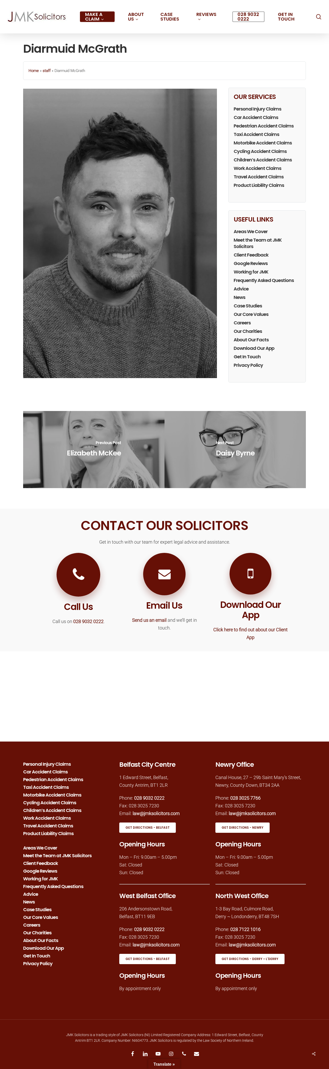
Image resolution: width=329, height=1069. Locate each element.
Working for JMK (251, 272)
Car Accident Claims (256, 117)
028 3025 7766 (245, 798)
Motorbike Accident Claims (263, 143)
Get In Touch (247, 356)
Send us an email (149, 620)
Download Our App (254, 348)
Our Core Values (251, 314)
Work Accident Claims (257, 168)
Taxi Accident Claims (256, 134)
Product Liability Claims (259, 185)
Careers (242, 322)
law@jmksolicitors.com (156, 813)
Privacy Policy (248, 365)
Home (34, 70)
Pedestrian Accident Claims (264, 126)
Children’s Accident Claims (263, 160)
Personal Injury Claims (257, 109)
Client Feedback (251, 255)
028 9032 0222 (88, 621)
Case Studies (248, 306)
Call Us (78, 606)
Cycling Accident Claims (260, 151)
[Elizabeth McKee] (93, 449)
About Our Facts (251, 339)
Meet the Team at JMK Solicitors (258, 243)
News (239, 297)
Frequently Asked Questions (264, 280)
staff (47, 70)
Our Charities (248, 331)
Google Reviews (251, 263)
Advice (241, 289)
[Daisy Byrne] (235, 449)
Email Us (164, 605)
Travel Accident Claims (259, 176)
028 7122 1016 (245, 929)
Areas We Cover (251, 231)
